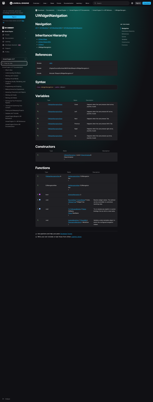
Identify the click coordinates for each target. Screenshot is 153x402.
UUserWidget (81, 200)
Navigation (125, 28)
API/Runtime (44, 28)
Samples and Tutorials (11, 113)
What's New (8, 70)
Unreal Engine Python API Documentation (12, 125)
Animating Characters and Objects (15, 92)
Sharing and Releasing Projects (14, 110)
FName (84, 209)
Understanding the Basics (13, 73)
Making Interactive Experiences (14, 89)
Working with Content (11, 76)
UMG (50, 63)
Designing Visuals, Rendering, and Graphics (15, 82)
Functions (125, 45)
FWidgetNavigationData (55, 104)
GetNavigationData (74, 176)
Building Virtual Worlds (11, 78)
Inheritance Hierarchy (128, 31)
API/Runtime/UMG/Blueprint (73, 28)
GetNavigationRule (73, 185)
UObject (41, 44)
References (125, 34)
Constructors (126, 42)
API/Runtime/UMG (56, 28)
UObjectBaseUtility (44, 42)
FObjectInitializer (85, 155)
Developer (41, 10)
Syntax (124, 36)
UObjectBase (42, 39)
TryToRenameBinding (74, 209)
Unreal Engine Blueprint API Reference (13, 117)
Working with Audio (11, 95)
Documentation (51, 10)
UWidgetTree (72, 202)
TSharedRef (83, 220)
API (36, 28)
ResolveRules (72, 200)
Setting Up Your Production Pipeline (13, 101)
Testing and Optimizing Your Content (13, 106)
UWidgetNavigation (70, 155)
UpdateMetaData (73, 220)
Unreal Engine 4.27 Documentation (12, 67)
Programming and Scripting (13, 86)
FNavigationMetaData (74, 222)
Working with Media (11, 98)
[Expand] (4, 70)
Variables (124, 39)
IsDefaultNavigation (74, 194)
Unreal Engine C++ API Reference (15, 121)
